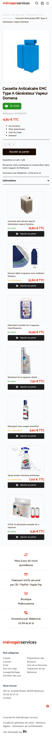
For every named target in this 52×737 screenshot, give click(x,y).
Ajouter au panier (19, 152)
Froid (5, 665)
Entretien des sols (12, 675)
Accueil (6, 15)
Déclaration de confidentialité (27, 726)
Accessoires (31, 15)
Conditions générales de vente (18, 722)
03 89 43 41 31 (34, 173)
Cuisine (6, 658)
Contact (7, 698)
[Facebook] (47, 706)
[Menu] (47, 3)
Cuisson (7, 661)
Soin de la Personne (37, 665)
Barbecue (32, 672)
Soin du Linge (17, 15)
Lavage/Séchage (11, 672)
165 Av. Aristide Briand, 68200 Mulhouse (23, 691)
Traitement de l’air (36, 668)
